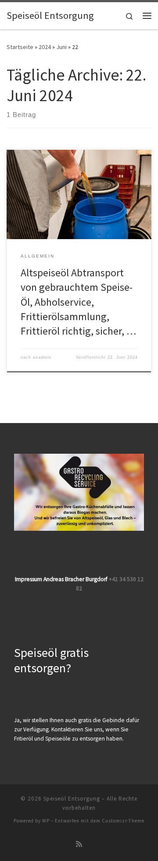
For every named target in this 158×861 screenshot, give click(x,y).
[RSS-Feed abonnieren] (79, 844)
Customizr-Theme (123, 821)
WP (46, 821)
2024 (45, 47)
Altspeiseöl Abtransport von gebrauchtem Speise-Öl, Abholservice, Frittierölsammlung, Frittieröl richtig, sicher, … (78, 301)
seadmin (42, 357)
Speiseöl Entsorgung (71, 798)
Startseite (20, 47)
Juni (61, 47)
